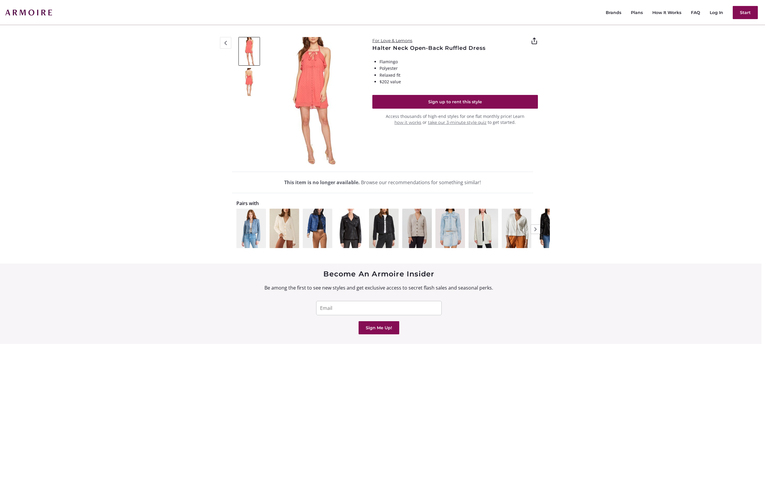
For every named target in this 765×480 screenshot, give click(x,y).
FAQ (695, 12)
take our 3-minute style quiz (457, 122)
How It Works (666, 12)
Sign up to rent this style (455, 101)
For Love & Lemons (392, 40)
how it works (407, 122)
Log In (716, 12)
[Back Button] (225, 43)
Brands (613, 12)
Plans (637, 12)
